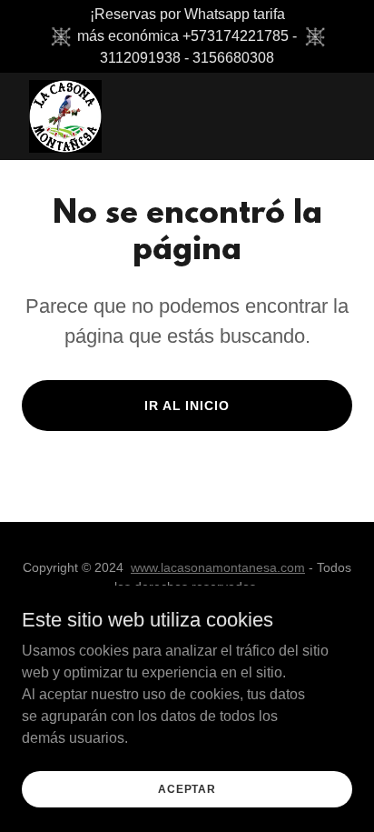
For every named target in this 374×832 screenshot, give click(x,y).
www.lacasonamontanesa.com (218, 567)
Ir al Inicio (187, 405)
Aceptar (187, 788)
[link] (65, 116)
